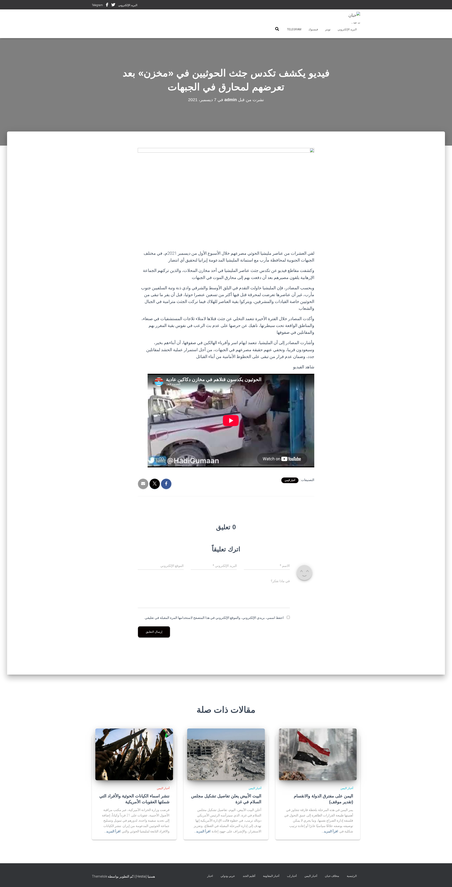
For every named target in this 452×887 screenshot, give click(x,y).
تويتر (113, 5)
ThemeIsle (99, 876)
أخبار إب (292, 876)
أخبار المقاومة (271, 876)
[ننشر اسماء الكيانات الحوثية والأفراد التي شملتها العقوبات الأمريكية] (134, 754)
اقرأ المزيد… (330, 831)
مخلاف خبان (332, 876)
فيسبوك (107, 5)
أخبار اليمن (290, 480)
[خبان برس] (351, 18)
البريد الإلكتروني (127, 5)
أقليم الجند (249, 876)
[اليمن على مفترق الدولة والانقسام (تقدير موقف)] (318, 754)
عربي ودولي (228, 876)
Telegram (97, 5)
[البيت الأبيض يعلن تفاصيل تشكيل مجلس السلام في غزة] (226, 754)
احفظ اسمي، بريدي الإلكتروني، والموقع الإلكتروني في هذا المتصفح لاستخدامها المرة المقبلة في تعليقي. (214, 618)
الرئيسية (352, 876)
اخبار (210, 876)
